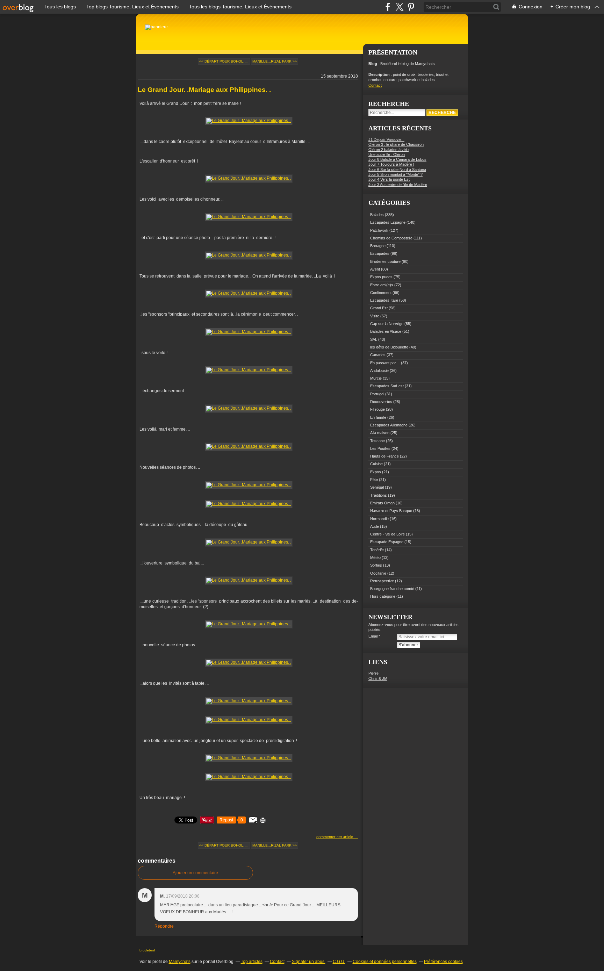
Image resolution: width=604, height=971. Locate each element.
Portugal (377, 394)
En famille (378, 417)
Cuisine (376, 464)
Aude (374, 526)
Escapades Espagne (387, 222)
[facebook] (387, 7)
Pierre (373, 673)
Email (373, 636)
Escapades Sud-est (387, 386)
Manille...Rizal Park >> (274, 61)
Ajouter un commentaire (195, 872)
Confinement (380, 292)
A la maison (379, 433)
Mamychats (179, 961)
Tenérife (377, 550)
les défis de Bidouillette (389, 347)
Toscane (377, 441)
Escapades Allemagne (389, 425)
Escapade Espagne (386, 542)
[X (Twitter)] (399, 7)
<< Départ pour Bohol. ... (224, 61)
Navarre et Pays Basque (391, 511)
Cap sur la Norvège (386, 324)
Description (379, 74)
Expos (375, 472)
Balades (377, 215)
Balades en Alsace (385, 331)
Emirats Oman (382, 503)
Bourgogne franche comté (392, 589)
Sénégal (377, 487)
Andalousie (379, 370)
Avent (375, 269)
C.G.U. (339, 961)
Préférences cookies (443, 961)
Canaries (378, 355)
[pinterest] (411, 7)
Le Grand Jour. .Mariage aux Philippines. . (204, 89)
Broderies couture (385, 261)
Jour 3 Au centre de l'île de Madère (397, 184)
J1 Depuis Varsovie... (386, 139)
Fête (374, 479)
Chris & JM (377, 678)
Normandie (379, 519)
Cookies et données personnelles (385, 961)
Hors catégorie (382, 596)
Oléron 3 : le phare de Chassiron (396, 144)
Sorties (376, 565)
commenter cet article (335, 837)
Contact (375, 85)
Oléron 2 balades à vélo (388, 150)
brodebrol (147, 950)
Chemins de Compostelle (391, 238)
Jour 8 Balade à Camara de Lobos (397, 159)
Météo (375, 557)
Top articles (252, 961)
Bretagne (378, 246)
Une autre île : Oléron (386, 154)
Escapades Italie (384, 300)
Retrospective (382, 581)
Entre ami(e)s (381, 285)
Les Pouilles (380, 448)
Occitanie (378, 573)
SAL (373, 339)
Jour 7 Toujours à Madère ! (391, 164)
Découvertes (381, 402)
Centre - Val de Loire (387, 534)
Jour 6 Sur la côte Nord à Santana (397, 169)
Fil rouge (377, 409)
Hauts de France (384, 456)
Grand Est (379, 308)
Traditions (378, 495)
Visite (374, 316)
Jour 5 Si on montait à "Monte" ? (395, 174)
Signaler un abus (308, 961)
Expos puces (381, 277)
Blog (372, 64)
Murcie (376, 378)
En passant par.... (385, 363)
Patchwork (379, 230)
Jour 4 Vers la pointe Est (389, 179)
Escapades (379, 253)
